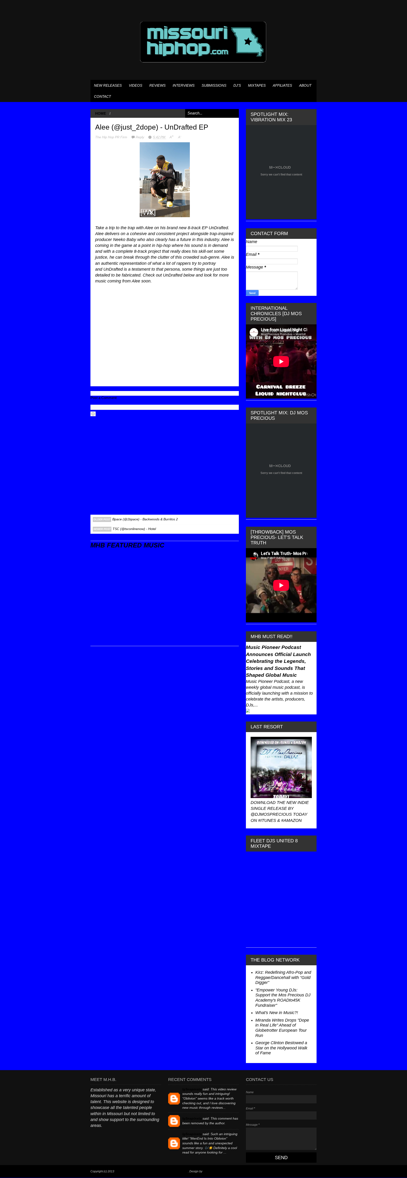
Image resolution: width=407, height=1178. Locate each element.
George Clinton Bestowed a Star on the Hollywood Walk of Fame (281, 1047)
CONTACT (102, 96)
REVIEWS (157, 85)
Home (100, 113)
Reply (140, 137)
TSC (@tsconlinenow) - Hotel (134, 529)
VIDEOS (135, 85)
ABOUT (305, 85)
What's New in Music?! (276, 1012)
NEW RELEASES (108, 85)
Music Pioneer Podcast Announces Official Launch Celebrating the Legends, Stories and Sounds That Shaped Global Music (278, 661)
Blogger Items (212, 1171)
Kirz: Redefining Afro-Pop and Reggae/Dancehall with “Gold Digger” (283, 977)
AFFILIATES (282, 85)
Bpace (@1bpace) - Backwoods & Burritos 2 (145, 519)
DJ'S (237, 85)
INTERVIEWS (184, 85)
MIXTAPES (257, 85)
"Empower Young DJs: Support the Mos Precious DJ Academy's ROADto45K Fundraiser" (282, 998)
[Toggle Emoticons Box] (93, 414)
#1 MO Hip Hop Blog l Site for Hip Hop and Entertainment (151, 1171)
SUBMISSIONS (214, 85)
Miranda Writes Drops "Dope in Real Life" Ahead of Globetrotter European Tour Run (282, 1028)
